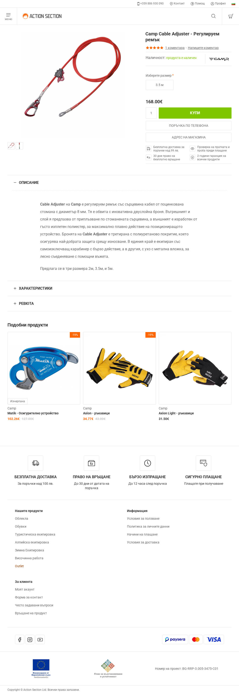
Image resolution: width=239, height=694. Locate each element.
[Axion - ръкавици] (119, 368)
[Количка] (230, 16)
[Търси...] (213, 16)
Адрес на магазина (189, 137)
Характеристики (35, 288)
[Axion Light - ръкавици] (195, 368)
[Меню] (8, 16)
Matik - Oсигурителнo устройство (33, 413)
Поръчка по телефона (188, 125)
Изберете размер (159, 75)
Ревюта (26, 303)
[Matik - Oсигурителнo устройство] (44, 368)
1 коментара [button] (175, 47)
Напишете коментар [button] (203, 47)
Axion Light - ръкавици (176, 413)
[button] (195, 113)
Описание (29, 182)
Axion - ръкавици (96, 413)
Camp (11, 408)
